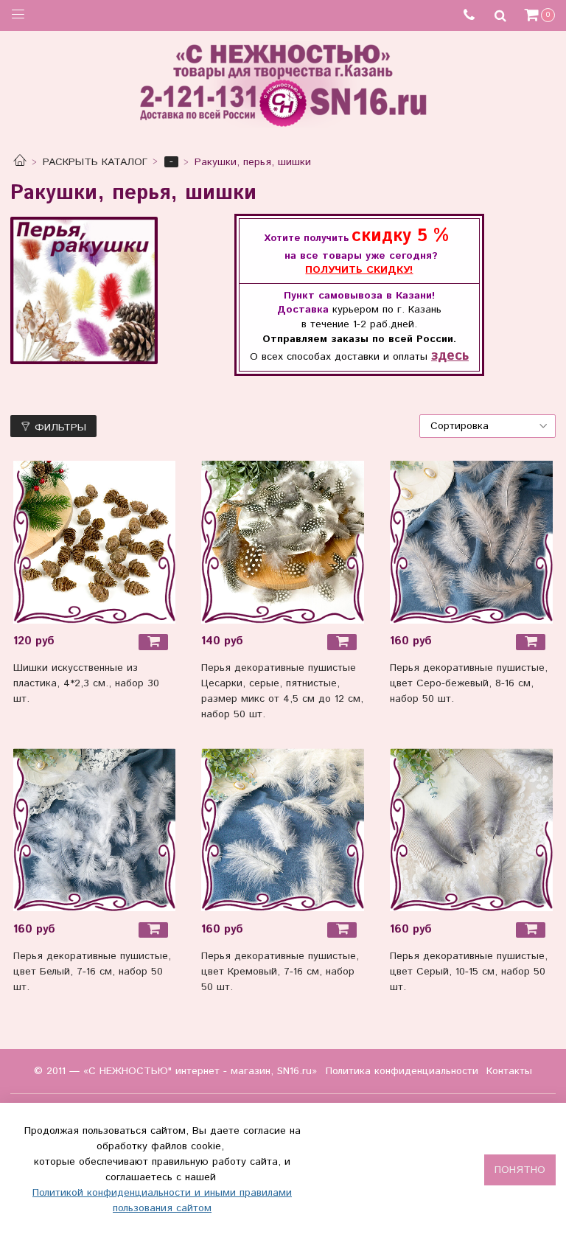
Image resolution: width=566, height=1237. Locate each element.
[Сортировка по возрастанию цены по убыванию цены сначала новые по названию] (487, 426)
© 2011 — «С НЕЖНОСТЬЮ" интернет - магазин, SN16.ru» (175, 1071)
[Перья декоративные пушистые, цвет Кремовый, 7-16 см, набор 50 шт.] (282, 829)
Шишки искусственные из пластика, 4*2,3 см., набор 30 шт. (86, 683)
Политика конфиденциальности (402, 1071)
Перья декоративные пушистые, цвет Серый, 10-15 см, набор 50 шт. (469, 971)
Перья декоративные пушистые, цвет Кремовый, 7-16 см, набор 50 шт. (280, 971)
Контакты (509, 1071)
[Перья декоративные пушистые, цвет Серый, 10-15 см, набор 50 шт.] (471, 829)
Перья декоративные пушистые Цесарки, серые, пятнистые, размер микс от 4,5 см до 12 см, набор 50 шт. (282, 691)
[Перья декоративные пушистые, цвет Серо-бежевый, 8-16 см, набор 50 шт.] (471, 542)
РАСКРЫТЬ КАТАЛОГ (95, 162)
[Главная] (20, 162)
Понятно (520, 1170)
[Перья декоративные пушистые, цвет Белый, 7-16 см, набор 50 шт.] (94, 829)
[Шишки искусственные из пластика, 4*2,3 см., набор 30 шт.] (94, 542)
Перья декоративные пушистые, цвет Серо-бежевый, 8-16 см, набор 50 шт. (469, 683)
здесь (450, 356)
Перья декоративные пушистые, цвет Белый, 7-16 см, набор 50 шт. (92, 971)
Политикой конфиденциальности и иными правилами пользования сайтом (162, 1200)
